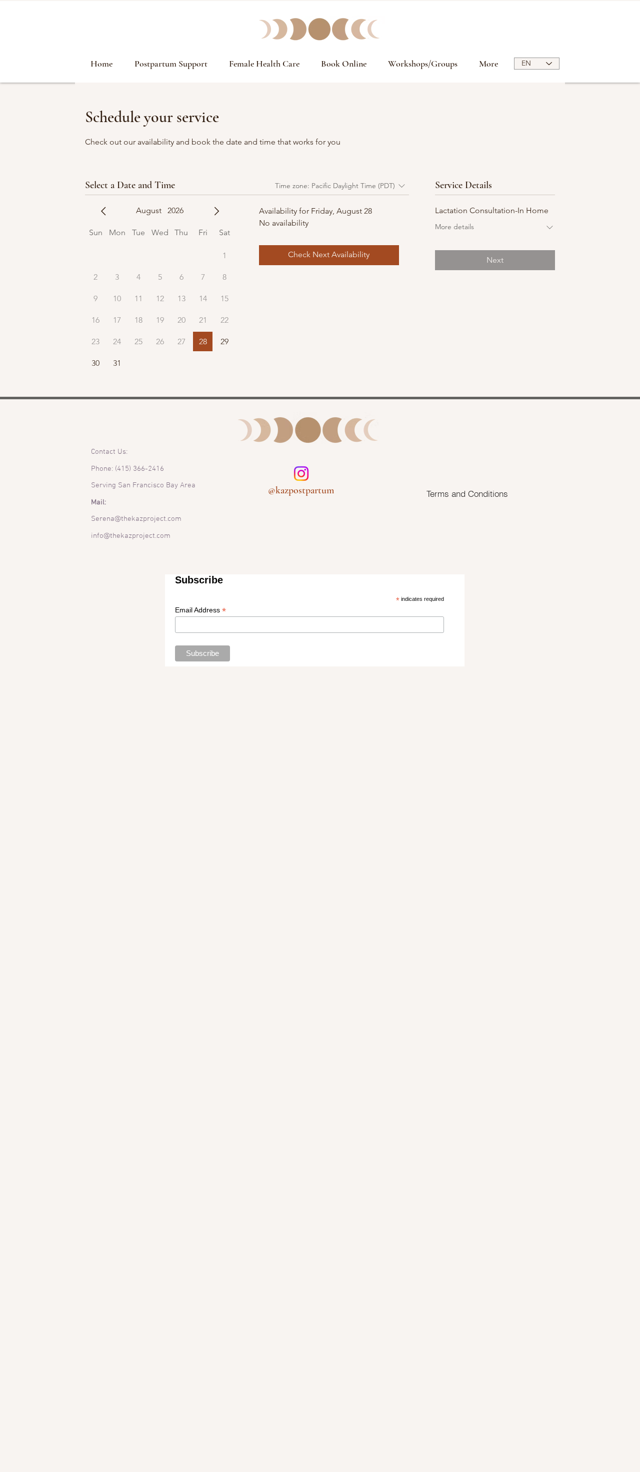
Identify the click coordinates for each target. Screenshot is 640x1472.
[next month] (216, 211)
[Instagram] (301, 473)
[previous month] (104, 211)
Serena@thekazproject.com (136, 518)
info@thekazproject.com (130, 535)
